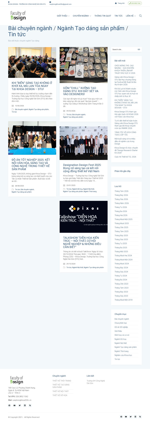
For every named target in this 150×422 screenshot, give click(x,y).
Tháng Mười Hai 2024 (123, 255)
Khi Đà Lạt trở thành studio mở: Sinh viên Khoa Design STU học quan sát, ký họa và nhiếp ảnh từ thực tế (126, 92)
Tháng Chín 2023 (121, 284)
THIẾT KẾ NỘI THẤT (60, 391)
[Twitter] (19, 405)
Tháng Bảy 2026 (121, 195)
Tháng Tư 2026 (121, 207)
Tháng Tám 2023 (121, 288)
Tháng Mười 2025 (122, 223)
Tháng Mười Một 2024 (123, 260)
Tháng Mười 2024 (122, 264)
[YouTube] (14, 405)
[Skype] (30, 405)
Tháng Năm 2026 (122, 203)
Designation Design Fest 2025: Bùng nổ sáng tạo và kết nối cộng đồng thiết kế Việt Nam (82, 168)
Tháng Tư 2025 (121, 243)
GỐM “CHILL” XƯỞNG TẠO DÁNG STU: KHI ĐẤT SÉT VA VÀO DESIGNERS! (80, 91)
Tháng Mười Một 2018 (123, 300)
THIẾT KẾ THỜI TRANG (61, 381)
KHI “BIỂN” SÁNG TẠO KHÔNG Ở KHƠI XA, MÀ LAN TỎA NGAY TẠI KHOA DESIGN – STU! (32, 86)
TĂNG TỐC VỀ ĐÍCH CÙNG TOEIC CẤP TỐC (125, 133)
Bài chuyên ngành (30, 28)
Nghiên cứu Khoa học (123, 355)
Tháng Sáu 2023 (121, 296)
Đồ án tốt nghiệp (121, 327)
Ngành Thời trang (90, 191)
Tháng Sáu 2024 (121, 272)
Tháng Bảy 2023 (121, 292)
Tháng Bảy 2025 (121, 235)
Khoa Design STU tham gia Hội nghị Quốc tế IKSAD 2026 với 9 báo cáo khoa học (126, 114)
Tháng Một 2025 (121, 251)
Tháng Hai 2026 (121, 215)
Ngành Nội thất (88, 189)
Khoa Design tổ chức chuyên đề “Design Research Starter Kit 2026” (126, 150)
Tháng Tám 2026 (121, 191)
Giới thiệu (118, 331)
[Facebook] (9, 405)
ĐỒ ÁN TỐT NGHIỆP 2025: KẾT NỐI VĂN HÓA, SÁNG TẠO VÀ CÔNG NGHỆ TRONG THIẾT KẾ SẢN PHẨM (31, 164)
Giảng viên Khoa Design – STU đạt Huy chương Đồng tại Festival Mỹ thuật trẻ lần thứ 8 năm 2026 (125, 81)
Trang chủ (121, 3)
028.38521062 (136, 3)
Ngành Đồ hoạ (77, 189)
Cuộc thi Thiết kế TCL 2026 (125, 157)
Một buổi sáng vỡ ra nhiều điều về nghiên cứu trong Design (125, 141)
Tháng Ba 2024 (121, 280)
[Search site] (140, 16)
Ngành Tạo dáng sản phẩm (90, 28)
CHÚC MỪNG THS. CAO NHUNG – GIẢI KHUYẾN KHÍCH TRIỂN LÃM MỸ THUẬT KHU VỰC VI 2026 (125, 69)
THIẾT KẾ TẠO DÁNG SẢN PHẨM (60, 386)
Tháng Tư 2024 (121, 276)
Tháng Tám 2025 (121, 231)
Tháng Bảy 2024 (121, 268)
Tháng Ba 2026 (121, 211)
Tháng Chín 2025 (121, 227)
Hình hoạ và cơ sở (122, 335)
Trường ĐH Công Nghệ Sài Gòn (96, 382)
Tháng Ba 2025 (121, 247)
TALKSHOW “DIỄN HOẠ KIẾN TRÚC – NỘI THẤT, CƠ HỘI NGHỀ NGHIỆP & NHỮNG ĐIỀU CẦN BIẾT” (82, 242)
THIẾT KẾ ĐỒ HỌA (59, 395)
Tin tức (17, 34)
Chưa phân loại (121, 323)
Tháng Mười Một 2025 (123, 219)
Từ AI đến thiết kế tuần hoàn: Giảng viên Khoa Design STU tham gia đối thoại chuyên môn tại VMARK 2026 (126, 124)
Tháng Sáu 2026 (121, 199)
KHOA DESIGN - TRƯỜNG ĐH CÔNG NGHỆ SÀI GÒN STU (27, 4)
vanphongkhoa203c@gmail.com (60, 4)
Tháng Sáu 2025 (121, 239)
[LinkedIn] (25, 405)
